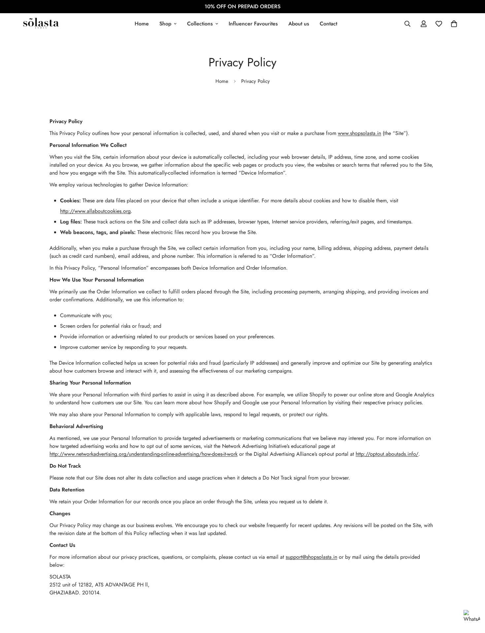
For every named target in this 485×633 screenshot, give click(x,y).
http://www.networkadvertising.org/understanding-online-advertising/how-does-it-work (143, 454)
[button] (454, 23)
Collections (200, 23)
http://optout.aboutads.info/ (387, 454)
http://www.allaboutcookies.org (95, 211)
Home (142, 23)
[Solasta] (40, 23)
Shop (165, 23)
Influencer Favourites (253, 23)
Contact (328, 23)
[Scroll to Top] (472, 597)
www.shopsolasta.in (359, 133)
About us (298, 23)
